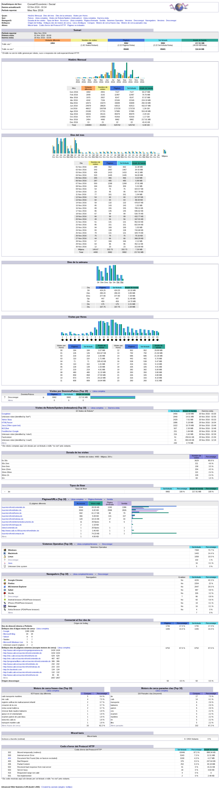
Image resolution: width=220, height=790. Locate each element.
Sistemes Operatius (115, 20)
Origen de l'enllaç (35, 23)
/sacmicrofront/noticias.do (12, 519)
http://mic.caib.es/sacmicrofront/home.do (20, 656)
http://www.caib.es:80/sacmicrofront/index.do (20, 531)
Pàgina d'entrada (91, 20)
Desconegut (139, 20)
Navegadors (150, 20)
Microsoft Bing (9, 634)
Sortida (102, 20)
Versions (128, 20)
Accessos (64, 20)
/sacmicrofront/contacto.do (13, 534)
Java (10, 563)
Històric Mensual (35, 16)
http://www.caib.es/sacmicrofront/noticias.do (21, 667)
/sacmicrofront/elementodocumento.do (18, 522)
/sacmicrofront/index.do (11, 510)
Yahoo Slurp (7, 420)
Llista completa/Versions (87, 544)
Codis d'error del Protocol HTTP (52, 25)
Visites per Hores (80, 16)
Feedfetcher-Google (10, 431)
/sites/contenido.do (9, 528)
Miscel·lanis (33, 25)
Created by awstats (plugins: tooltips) (56, 787)
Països (31, 18)
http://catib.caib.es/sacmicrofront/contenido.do (22, 672)
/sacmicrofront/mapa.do (11, 525)
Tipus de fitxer (53, 20)
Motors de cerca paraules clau (134, 23)
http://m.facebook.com (12, 669)
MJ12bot (5, 428)
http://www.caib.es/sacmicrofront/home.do (20, 675)
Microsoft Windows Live (13, 642)
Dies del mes (48, 16)
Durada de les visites (36, 20)
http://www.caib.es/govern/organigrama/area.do (23, 650)
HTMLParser (7, 422)
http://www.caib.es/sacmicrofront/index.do (20, 664)
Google (6, 631)
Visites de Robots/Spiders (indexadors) (65, 18)
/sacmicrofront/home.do (11, 513)
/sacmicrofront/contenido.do (13, 507)
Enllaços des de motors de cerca (57, 23)
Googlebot (6, 414)
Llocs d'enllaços (79, 23)
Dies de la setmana (64, 16)
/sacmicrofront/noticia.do (12, 516)
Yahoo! (6, 637)
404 (9, 758)
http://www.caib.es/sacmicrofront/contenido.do (22, 653)
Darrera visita (103, 18)
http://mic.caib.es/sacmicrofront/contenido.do (22, 658)
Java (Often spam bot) (11, 425)
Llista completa (41, 18)
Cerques (91, 23)
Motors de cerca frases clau (108, 23)
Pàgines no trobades (76, 25)
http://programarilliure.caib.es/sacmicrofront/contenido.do (27, 661)
